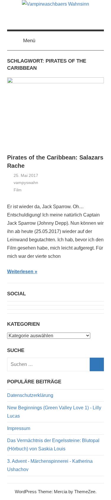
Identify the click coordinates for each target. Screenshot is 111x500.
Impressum (18, 428)
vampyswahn (26, 182)
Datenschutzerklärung (30, 395)
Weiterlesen (20, 271)
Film (18, 190)
